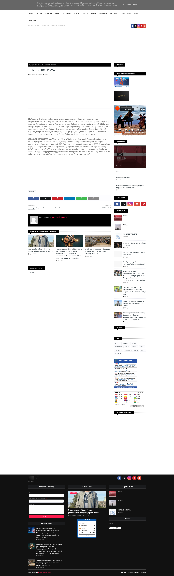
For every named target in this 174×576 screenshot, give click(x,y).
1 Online (84, 535)
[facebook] (132, 26)
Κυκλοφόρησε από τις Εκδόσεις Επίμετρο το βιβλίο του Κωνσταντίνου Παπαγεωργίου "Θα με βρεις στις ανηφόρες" (130, 187)
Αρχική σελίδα (33, 65)
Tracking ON (131, 387)
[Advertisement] (87, 45)
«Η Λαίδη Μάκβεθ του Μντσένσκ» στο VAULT (134, 244)
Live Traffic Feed (125, 361)
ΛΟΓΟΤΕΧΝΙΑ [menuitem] (67, 13)
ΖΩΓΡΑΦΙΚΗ (126, 343)
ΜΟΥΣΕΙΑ (127, 346)
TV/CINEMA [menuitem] (32, 21)
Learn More (126, 5)
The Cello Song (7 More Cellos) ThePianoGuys (134, 135)
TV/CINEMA (118, 353)
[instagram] (138, 26)
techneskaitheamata (35, 74)
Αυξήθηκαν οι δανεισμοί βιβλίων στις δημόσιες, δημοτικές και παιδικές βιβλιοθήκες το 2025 (97, 251)
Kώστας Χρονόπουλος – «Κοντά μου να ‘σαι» (134, 254)
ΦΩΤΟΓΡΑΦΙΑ (128, 350)
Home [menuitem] (31, 13)
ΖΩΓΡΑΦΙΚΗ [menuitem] (48, 13)
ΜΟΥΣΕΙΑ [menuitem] (76, 13)
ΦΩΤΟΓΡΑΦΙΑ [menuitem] (126, 13)
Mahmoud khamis (118, 135)
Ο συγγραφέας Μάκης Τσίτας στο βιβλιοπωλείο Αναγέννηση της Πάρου (40, 250)
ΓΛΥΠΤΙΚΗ (117, 343)
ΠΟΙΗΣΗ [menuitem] (93, 13)
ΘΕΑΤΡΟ (134, 343)
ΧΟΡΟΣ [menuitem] (136, 13)
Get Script (119, 387)
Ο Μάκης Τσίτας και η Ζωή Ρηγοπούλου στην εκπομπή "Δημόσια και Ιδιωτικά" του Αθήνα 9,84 (134, 290)
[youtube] (144, 26)
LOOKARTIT (30, 26)
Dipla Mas (123, 572)
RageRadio (143, 572)
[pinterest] (141, 26)
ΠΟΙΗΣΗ (142, 346)
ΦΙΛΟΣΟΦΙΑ (118, 350)
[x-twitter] (135, 26)
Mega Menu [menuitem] (113, 13)
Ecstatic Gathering (133, 572)
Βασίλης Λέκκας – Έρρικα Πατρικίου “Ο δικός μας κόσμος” (134, 263)
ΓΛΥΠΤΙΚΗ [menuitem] (39, 13)
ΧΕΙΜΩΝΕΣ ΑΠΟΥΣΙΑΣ (123, 177)
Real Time (125, 387)
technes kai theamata (44, 572)
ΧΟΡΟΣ (136, 350)
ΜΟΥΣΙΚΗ (134, 346)
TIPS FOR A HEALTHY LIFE (42, 26)
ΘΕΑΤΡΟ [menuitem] (57, 13)
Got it (135, 5)
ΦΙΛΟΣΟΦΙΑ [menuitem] (103, 13)
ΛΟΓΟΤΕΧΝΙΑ (41, 65)
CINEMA (143, 350)
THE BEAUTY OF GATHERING (58, 26)
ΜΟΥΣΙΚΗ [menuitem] (85, 13)
